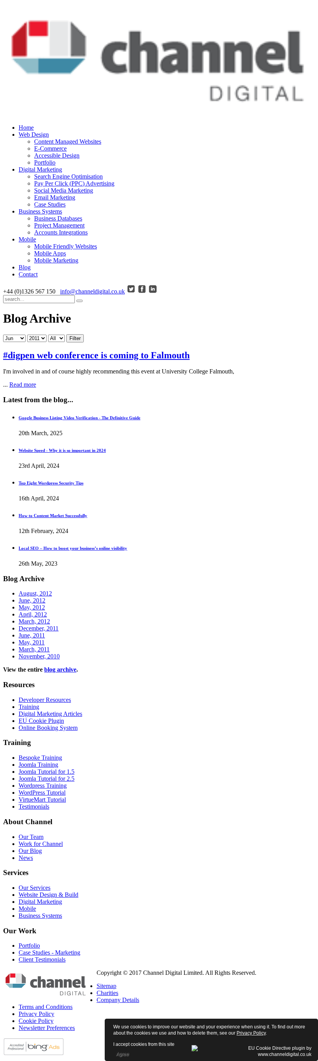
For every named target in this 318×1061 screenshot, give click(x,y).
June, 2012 (32, 600)
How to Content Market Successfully (53, 515)
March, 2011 (34, 649)
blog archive (60, 669)
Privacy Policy (251, 1033)
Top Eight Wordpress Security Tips (51, 483)
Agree (122, 1054)
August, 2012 (35, 593)
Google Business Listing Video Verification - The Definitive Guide (79, 417)
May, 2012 (32, 607)
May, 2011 (32, 642)
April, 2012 (33, 614)
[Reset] (79, 301)
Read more (22, 384)
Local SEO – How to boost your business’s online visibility (73, 548)
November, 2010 (39, 656)
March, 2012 (34, 621)
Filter (75, 338)
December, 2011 (39, 628)
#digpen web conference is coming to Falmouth (96, 355)
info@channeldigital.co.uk (92, 291)
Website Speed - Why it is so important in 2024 (62, 450)
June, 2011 (32, 635)
